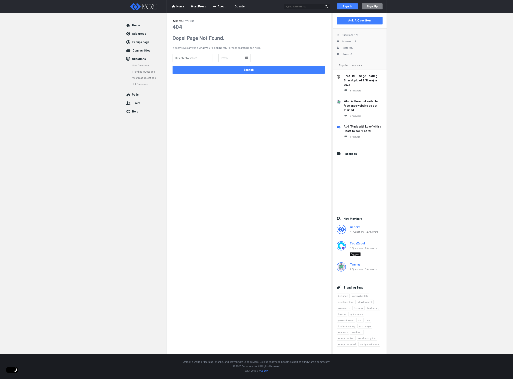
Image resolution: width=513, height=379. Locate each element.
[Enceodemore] (146, 6)
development (365, 301)
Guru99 (355, 227)
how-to (342, 313)
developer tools (346, 301)
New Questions (140, 65)
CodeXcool (357, 243)
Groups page (140, 42)
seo (368, 319)
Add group (139, 33)
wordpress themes (369, 344)
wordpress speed (347, 344)
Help (135, 111)
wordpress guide (367, 337)
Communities (141, 50)
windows (342, 331)
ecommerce (344, 307)
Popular (343, 65)
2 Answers (355, 116)
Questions (139, 59)
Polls (135, 94)
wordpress (356, 331)
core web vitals (360, 295)
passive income (346, 319)
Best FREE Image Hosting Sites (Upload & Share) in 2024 (360, 80)
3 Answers (355, 90)
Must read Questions (144, 77)
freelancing (373, 307)
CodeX (264, 370)
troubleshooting (346, 325)
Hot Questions (140, 84)
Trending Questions (143, 71)
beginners (343, 295)
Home (180, 6)
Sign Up (372, 6)
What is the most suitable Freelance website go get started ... (361, 106)
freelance (358, 307)
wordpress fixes (346, 337)
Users (136, 103)
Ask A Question (359, 20)
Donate (239, 6)
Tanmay (355, 264)
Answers (357, 65)
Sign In (347, 6)
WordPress (198, 6)
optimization (356, 313)
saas (360, 319)
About (222, 6)
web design (365, 325)
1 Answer (355, 136)
